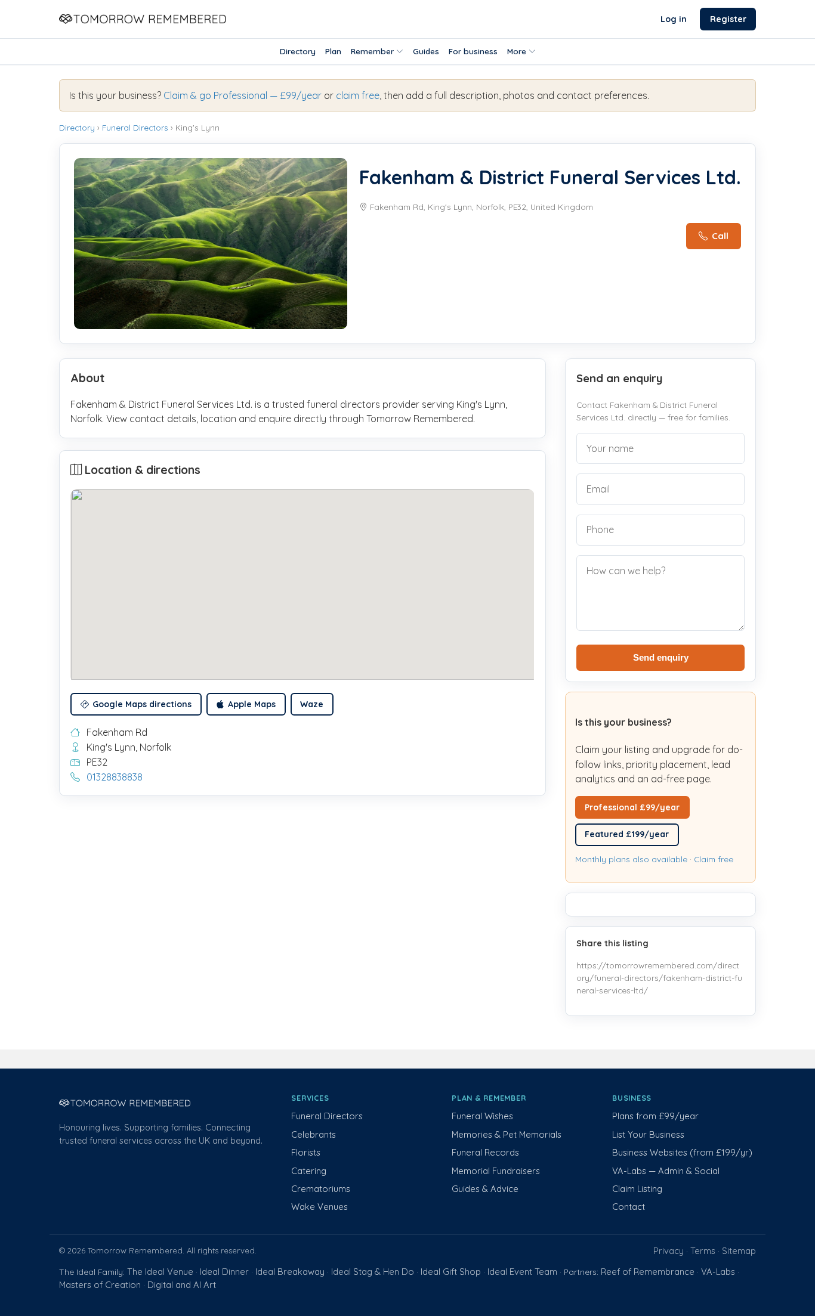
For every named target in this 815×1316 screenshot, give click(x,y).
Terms (702, 1250)
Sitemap (739, 1250)
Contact (628, 1206)
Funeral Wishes (482, 1116)
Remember (372, 51)
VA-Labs (718, 1271)
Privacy (668, 1250)
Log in (673, 19)
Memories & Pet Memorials (506, 1134)
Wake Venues (319, 1206)
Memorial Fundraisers (496, 1170)
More (516, 51)
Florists (305, 1152)
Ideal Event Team (522, 1271)
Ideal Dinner (224, 1271)
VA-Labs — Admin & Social (666, 1170)
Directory (298, 51)
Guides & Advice (485, 1188)
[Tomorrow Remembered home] (142, 19)
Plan (333, 51)
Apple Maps (252, 704)
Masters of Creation (100, 1284)
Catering (308, 1170)
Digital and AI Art (181, 1284)
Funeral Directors (135, 127)
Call (720, 235)
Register (728, 19)
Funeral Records (485, 1152)
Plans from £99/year (655, 1116)
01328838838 (115, 777)
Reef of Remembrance (647, 1271)
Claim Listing (637, 1188)
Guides (426, 51)
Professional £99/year (632, 807)
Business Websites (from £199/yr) (682, 1152)
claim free (357, 95)
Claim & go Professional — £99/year (242, 95)
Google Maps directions (142, 704)
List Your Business (648, 1134)
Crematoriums (320, 1188)
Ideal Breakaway (290, 1271)
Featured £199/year (627, 834)
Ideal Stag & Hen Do (372, 1271)
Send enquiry (661, 657)
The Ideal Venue (160, 1271)
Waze (311, 704)
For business (473, 51)
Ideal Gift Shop (451, 1271)
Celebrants (313, 1134)
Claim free (713, 859)
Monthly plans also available (631, 859)
